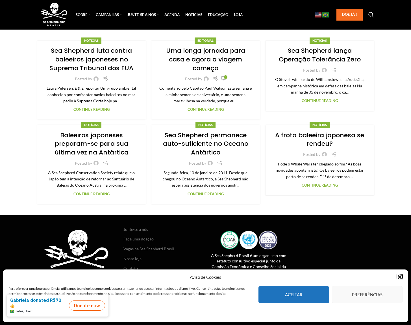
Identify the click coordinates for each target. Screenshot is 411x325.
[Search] (371, 14)
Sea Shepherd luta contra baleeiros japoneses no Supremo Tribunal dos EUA (91, 59)
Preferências (367, 294)
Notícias (91, 40)
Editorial (205, 40)
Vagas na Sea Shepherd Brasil (148, 248)
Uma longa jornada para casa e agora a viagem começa (205, 59)
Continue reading (91, 109)
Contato (130, 268)
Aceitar (294, 294)
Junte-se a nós (135, 229)
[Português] (325, 14)
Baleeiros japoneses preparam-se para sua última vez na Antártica (92, 144)
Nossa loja (132, 258)
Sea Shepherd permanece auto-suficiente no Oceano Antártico (205, 144)
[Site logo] (53, 14)
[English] (318, 14)
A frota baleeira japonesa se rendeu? (319, 139)
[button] (400, 277)
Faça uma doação (138, 238)
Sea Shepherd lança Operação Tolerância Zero (320, 55)
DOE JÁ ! (349, 14)
